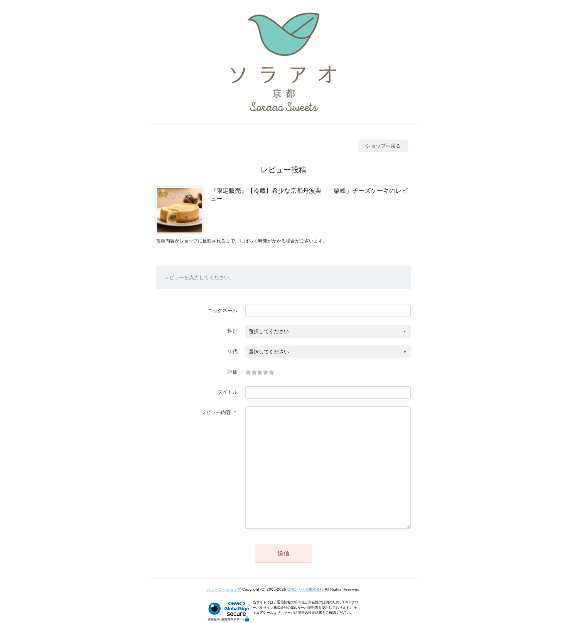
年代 (233, 351)
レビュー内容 (216, 412)
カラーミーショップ (223, 589)
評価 (233, 372)
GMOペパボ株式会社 (305, 589)
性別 (233, 331)
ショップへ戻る (383, 146)
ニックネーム (223, 310)
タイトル (228, 392)
